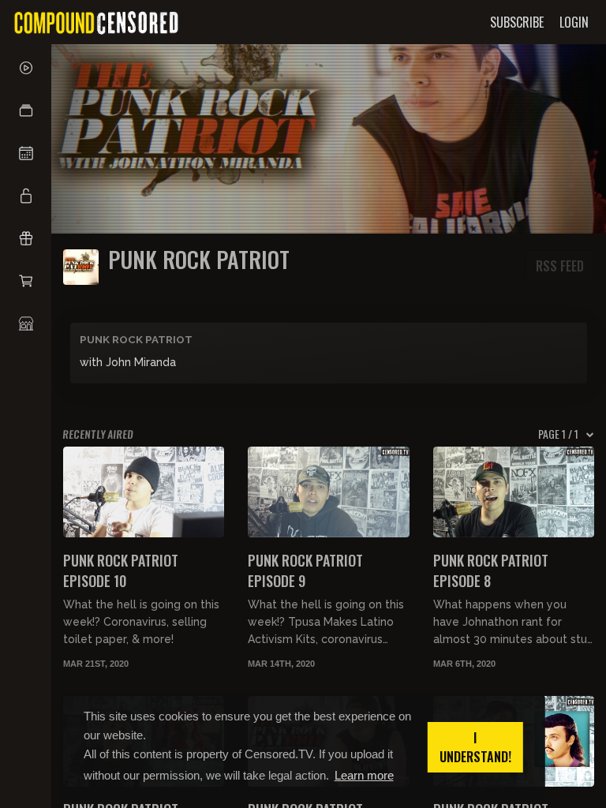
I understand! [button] (475, 747)
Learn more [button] (364, 775)
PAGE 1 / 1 (558, 434)
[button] (25, 110)
